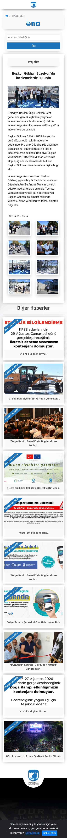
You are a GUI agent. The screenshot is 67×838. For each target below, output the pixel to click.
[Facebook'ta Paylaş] (33, 24)
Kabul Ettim (49, 833)
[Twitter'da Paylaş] (38, 24)
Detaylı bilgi (32, 833)
